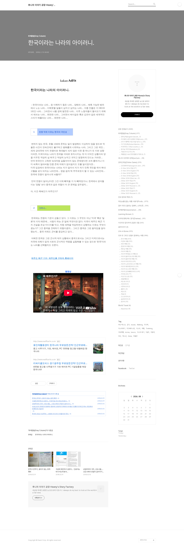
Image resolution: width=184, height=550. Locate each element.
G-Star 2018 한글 (129, 173)
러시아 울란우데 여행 (129, 259)
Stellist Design (145, 520)
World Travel (124, 305)
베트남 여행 (126, 249)
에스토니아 (125, 281)
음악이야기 (123, 227)
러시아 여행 (126, 251)
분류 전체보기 (125, 129)
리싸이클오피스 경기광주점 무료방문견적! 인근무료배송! (60, 363)
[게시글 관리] (43, 383)
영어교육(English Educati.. (131, 137)
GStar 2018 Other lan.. (130, 178)
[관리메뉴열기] (179, 4)
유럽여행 (125, 279)
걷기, (128, 325)
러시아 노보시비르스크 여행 (131, 264)
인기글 (127, 345)
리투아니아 (125, 286)
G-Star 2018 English (130, 176)
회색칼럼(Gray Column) (39, 394)
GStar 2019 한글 (128, 181)
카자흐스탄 (126, 274)
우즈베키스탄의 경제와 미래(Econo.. (134, 139)
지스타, (138, 328)
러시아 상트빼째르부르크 (130, 271)
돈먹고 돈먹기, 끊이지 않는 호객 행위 (44, 398)
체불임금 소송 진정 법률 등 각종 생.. (133, 154)
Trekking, (149, 328)
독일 (123, 294)
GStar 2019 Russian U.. (130, 186)
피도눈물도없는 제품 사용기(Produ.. (133, 201)
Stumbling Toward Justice (147, 534)
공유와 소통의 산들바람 (147, 528)
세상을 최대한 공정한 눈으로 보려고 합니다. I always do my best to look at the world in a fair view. (64, 491)
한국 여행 (126, 239)
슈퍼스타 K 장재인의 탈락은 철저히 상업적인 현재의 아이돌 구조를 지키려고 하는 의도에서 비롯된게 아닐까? (62, 407)
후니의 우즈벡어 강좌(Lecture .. (131, 158)
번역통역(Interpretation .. (129, 210)
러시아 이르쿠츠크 (128, 261)
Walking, (140, 325)
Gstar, (130, 336)
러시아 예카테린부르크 (129, 266)
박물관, (135, 336)
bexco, (133, 332)
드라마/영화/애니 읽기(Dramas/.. (131, 218)
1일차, (148, 332)
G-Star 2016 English (130, 171)
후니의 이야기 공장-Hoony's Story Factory (42, 5)
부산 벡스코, (122, 325)
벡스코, (124, 336)
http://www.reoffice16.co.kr (44, 359)
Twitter (132, 368)
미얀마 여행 (126, 241)
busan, (133, 325)
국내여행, (121, 332)
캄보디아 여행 (127, 246)
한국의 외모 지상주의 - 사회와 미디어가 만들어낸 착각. (50, 414)
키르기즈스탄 (127, 276)
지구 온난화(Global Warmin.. (132, 144)
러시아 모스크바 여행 (129, 269)
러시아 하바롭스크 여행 (129, 254)
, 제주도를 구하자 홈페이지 (60, 258)
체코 (123, 292)
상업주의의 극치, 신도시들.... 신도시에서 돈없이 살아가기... (51, 404)
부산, (119, 336)
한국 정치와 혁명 (125, 197)
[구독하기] (179, 275)
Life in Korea (125, 231)
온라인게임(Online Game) (129, 162)
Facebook (122, 368)
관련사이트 (143, 540)
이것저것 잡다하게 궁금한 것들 (131, 223)
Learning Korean (125, 214)
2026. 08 (137, 396)
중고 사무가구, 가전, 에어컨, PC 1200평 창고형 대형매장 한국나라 (60, 349)
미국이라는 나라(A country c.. (132, 147)
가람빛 (142, 524)
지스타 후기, (141, 332)
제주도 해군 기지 (39, 258)
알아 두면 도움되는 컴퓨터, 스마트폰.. (133, 206)
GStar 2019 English (129, 183)
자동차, (153, 332)
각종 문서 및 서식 (128, 152)
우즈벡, (146, 325)
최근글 (120, 345)
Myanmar (125, 309)
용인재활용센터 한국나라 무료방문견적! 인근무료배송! (59, 345)
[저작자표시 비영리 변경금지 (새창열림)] (60, 383)
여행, (143, 328)
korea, (127, 332)
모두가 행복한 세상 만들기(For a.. (133, 142)
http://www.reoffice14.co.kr (44, 341)
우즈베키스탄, (131, 328)
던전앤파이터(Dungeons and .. (133, 166)
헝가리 (124, 302)
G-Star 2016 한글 (129, 168)
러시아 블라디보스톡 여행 (130, 256)
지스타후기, (122, 328)
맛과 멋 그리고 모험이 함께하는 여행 (133, 236)
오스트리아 (125, 297)
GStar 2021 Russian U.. (130, 193)
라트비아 (125, 284)
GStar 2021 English (129, 191)
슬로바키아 (125, 299)
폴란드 (124, 289)
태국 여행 (125, 244)
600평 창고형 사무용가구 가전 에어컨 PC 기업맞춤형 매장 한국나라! (59, 368)
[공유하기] (40, 383)
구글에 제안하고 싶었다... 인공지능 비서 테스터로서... (50, 401)
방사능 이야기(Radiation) (130, 149)
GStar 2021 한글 (128, 188)
